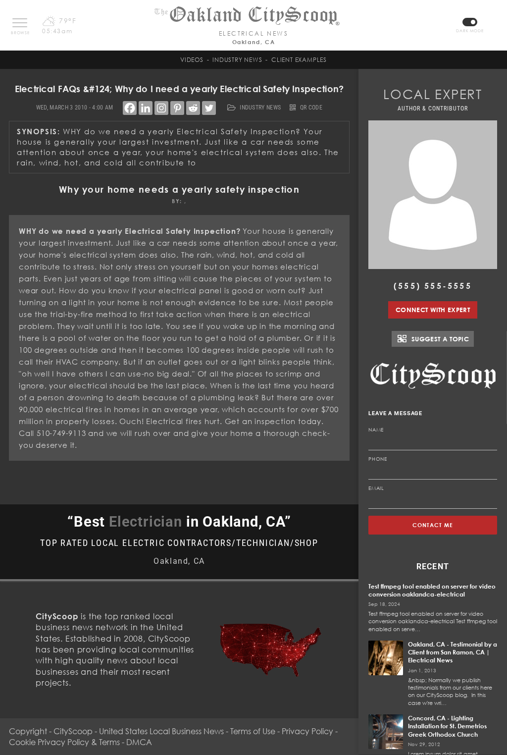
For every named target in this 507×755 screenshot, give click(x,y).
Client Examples (299, 59)
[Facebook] (130, 108)
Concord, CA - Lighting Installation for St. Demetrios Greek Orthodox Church (447, 726)
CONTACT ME (433, 525)
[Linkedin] (145, 108)
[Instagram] (161, 108)
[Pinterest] (177, 108)
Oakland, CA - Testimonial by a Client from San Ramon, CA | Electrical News (452, 652)
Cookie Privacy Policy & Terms (64, 742)
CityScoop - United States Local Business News (138, 731)
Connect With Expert (433, 310)
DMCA (139, 742)
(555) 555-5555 (433, 286)
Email (376, 488)
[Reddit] (193, 108)
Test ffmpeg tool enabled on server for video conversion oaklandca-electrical (432, 590)
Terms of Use (252, 731)
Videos (191, 59)
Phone (377, 459)
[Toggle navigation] (20, 23)
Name (376, 429)
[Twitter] (209, 108)
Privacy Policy (307, 731)
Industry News (237, 59)
